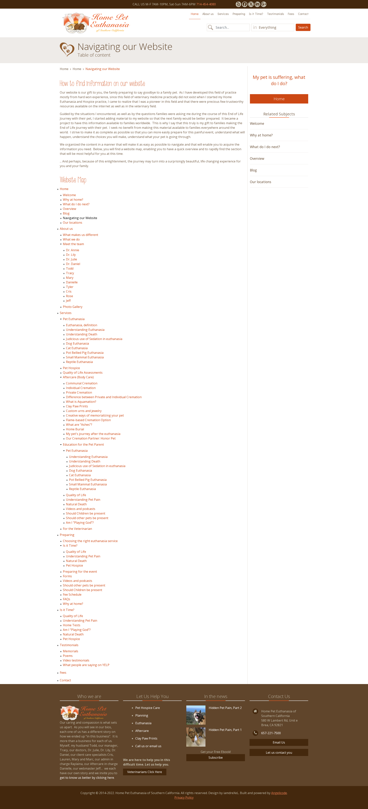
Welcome (69, 195)
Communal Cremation (81, 383)
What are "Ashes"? (79, 424)
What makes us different (80, 235)
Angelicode (279, 793)
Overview (69, 209)
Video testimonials (76, 660)
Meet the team (73, 244)
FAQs (66, 599)
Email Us (279, 742)
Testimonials (275, 14)
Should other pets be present (87, 518)
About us (208, 14)
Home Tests (71, 625)
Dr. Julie (71, 259)
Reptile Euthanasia (79, 362)
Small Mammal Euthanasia (85, 357)
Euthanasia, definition (81, 325)
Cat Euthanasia (77, 348)
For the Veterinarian (77, 529)
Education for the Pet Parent (83, 444)
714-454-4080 (206, 4)
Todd (69, 268)
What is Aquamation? (81, 402)
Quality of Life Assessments (83, 372)
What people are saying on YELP (86, 665)
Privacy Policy (184, 797)
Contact (303, 14)
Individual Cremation (81, 388)
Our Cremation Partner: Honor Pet (91, 438)
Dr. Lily (71, 255)
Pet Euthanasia (74, 319)
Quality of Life (76, 495)
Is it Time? (256, 14)
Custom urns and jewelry (84, 411)
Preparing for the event (80, 571)
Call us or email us (148, 746)
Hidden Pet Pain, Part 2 (225, 708)
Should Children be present (85, 513)
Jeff (68, 300)
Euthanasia (143, 723)
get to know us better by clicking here (87, 778)
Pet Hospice (71, 368)
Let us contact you (279, 752)
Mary (69, 278)
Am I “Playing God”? (80, 522)
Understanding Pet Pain (83, 499)
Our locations (72, 222)
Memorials (70, 651)
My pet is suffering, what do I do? (279, 80)
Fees (291, 14)
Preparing (239, 14)
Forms (67, 576)
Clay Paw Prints (77, 406)
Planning (141, 715)
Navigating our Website (80, 218)
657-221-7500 (271, 733)
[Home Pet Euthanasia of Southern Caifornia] (96, 23)
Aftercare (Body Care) (78, 377)
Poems (68, 656)
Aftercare (142, 731)
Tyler (69, 287)
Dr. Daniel (73, 264)
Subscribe (216, 757)
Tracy (70, 273)
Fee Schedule (72, 594)
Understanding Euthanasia (85, 330)
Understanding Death (81, 334)
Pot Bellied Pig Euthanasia (85, 353)
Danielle (72, 282)
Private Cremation (79, 392)
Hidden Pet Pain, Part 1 (225, 730)
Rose (69, 296)
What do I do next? (76, 204)
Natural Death (76, 504)
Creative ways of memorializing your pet (95, 415)
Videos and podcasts (80, 509)
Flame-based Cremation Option (88, 420)
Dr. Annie (72, 250)
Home (195, 14)
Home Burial (75, 429)
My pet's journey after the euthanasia (93, 434)
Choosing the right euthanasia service (90, 541)
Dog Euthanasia (77, 343)
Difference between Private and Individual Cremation (104, 397)
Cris (68, 291)
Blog (66, 213)
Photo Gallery (72, 307)
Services (223, 14)
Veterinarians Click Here (144, 772)
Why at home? (73, 199)
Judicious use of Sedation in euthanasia (94, 339)
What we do (71, 239)
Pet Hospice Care (147, 708)
